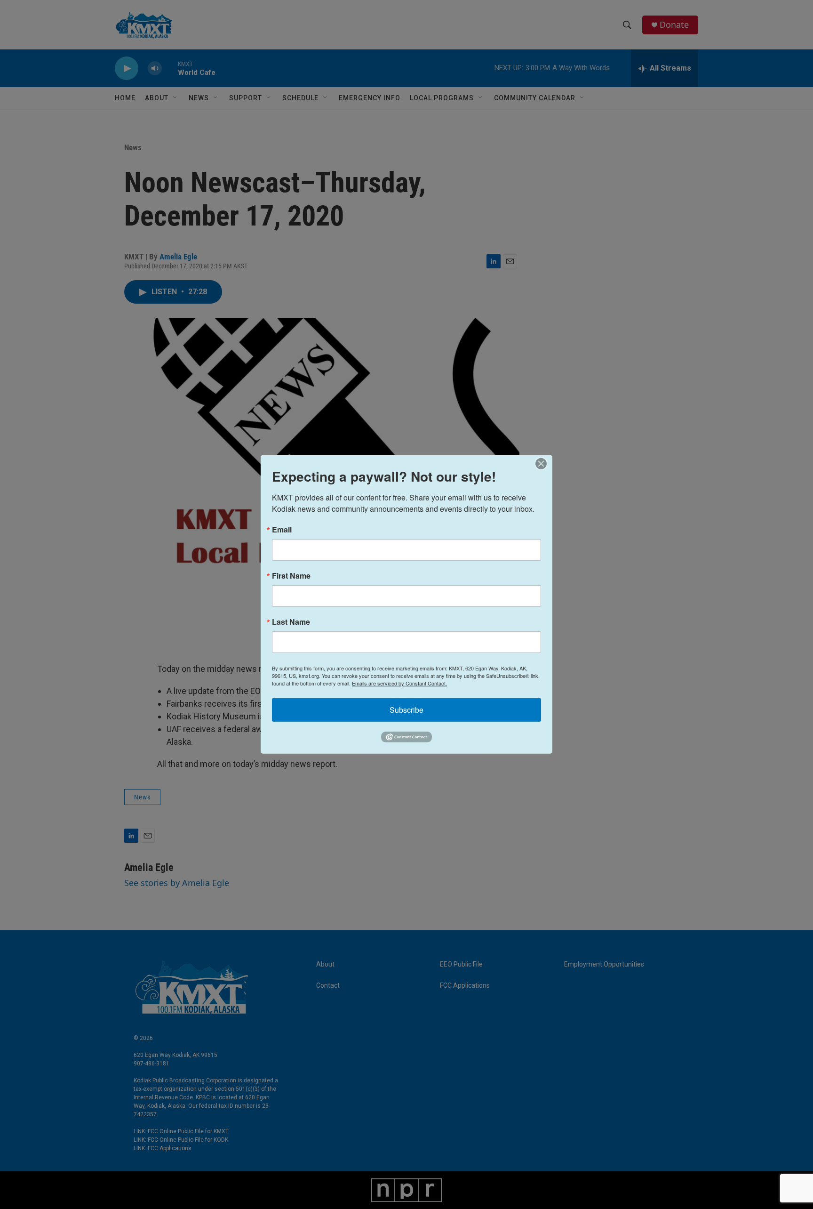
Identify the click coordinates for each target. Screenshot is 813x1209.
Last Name (291, 622)
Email (282, 529)
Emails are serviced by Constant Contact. (399, 683)
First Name (291, 576)
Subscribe (406, 709)
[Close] (544, 463)
